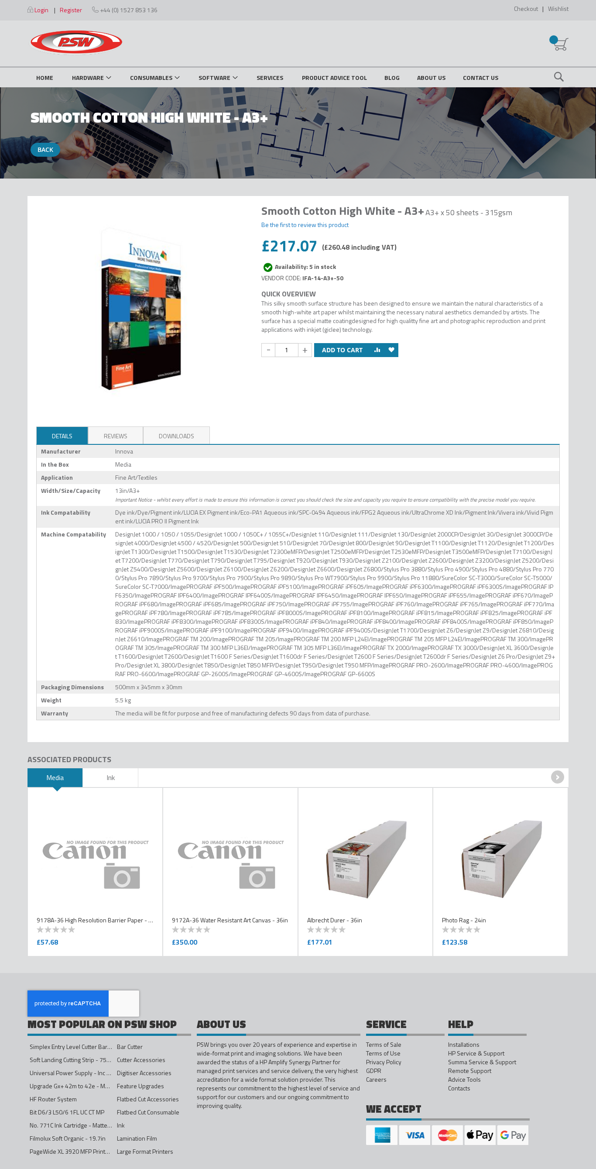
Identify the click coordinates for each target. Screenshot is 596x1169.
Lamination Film (137, 1138)
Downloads (176, 435)
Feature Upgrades (140, 1085)
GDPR (373, 1070)
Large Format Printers (145, 1151)
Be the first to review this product (305, 224)
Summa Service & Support (482, 1062)
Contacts (459, 1088)
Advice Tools (464, 1079)
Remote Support (469, 1070)
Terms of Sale (383, 1044)
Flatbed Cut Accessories (148, 1099)
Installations (464, 1044)
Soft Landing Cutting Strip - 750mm (75, 1059)
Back (45, 149)
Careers (376, 1079)
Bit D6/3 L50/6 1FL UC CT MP (67, 1112)
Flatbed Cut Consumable (148, 1112)
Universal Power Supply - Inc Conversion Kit (87, 1072)
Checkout (526, 8)
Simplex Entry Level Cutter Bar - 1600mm (83, 1046)
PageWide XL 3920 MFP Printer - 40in (79, 1151)
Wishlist (558, 8)
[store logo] (75, 42)
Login (41, 9)
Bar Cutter (130, 1046)
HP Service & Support (476, 1053)
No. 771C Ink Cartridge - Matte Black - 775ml (87, 1125)
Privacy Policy (383, 1062)
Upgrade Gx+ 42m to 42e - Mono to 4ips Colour (91, 1085)
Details (62, 435)
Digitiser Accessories (144, 1072)
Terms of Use (383, 1053)
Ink (121, 1125)
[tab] (62, 435)
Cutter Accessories (141, 1059)
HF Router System (53, 1099)
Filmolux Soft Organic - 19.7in (68, 1138)
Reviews (115, 435)
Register (71, 9)
